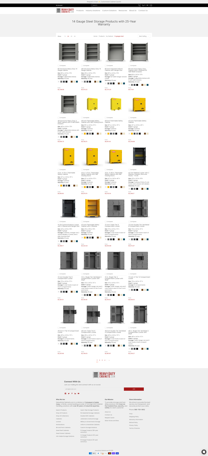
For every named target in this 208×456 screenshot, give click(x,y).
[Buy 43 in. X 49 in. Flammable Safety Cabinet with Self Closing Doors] (116, 156)
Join (134, 389)
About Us (108, 412)
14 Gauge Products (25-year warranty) (89, 436)
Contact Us (108, 415)
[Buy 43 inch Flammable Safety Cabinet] (139, 104)
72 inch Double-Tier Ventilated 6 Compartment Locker (138, 225)
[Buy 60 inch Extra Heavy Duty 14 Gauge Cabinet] (69, 52)
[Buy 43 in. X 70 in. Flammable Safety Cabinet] (69, 156)
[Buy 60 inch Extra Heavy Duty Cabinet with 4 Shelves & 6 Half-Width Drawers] (139, 52)
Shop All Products (61, 413)
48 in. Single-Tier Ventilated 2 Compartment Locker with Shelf (138, 332)
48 (74, 36)
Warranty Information (136, 419)
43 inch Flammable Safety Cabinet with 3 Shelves (90, 225)
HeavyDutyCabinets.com (102, 450)
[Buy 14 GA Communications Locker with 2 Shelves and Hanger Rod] (69, 208)
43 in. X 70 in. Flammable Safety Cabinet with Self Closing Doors (90, 174)
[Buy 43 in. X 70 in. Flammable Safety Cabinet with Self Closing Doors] (92, 156)
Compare (63, 65)
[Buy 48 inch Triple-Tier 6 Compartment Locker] (92, 314)
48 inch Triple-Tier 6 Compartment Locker (88, 331)
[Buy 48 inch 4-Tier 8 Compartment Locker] (69, 314)
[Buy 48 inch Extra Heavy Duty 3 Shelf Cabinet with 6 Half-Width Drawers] (69, 104)
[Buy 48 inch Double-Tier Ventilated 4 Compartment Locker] (116, 314)
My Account (59, 5)
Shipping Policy (134, 417)
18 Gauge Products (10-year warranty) (89, 441)
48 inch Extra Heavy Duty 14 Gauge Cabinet (91, 69)
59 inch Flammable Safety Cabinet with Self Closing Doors (92, 121)
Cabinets (59, 419)
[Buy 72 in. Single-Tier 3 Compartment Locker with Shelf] (116, 261)
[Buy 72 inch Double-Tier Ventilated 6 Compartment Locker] (139, 208)
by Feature (109, 36)
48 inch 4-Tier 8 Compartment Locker (68, 331)
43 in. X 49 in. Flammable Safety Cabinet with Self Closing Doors (113, 174)
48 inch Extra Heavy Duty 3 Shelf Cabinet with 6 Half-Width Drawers (68, 122)
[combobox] (115, 5)
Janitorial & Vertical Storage (89, 419)
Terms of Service (134, 428)
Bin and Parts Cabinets (63, 427)
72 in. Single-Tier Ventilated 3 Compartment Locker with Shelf (91, 278)
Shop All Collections (62, 416)
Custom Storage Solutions (88, 427)
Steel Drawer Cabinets (63, 433)
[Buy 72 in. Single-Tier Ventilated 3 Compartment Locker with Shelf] (92, 261)
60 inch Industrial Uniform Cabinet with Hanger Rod (114, 69)
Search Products (61, 410)
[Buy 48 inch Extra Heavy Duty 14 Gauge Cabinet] (92, 52)
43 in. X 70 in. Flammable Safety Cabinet (66, 173)
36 (71, 36)
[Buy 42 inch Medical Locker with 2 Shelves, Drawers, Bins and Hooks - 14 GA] (139, 156)
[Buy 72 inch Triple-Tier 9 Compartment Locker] (116, 208)
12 (65, 36)
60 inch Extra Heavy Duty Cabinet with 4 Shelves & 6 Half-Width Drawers (137, 70)
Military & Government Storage (90, 422)
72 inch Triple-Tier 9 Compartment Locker (112, 225)
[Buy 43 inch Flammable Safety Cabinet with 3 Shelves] (92, 208)
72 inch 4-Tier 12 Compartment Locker (139, 277)
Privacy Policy (133, 425)
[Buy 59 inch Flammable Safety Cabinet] (116, 104)
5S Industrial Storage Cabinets (90, 413)
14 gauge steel (119, 36)
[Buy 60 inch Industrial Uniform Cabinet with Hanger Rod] (116, 52)
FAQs (130, 414)
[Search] (139, 5)
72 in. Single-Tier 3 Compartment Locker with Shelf (114, 278)
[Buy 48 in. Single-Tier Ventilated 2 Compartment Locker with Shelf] (139, 314)
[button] (65, 393)
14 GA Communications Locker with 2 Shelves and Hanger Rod (68, 225)
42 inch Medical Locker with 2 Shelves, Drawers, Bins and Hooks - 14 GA (138, 174)
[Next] (110, 360)
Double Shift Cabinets (87, 416)
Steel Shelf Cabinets (62, 430)
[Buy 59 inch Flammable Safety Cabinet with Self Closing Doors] (92, 104)
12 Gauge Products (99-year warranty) (89, 431)
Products (102, 36)
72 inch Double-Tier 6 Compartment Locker (65, 277)
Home (95, 36)
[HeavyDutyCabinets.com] (65, 10)
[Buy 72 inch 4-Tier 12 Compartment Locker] (139, 261)
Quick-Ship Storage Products (89, 410)
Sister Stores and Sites (112, 421)
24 (68, 36)
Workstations (60, 425)
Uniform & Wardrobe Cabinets (90, 425)
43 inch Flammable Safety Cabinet (137, 121)
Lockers (58, 422)
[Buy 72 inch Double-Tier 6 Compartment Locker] (69, 261)
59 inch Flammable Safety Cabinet (114, 121)
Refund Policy (133, 422)
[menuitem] (145, 5)
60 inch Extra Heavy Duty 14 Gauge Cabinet (67, 69)
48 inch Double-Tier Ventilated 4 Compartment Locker (115, 331)
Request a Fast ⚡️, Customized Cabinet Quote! (104, 2)
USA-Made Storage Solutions (65, 436)
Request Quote (109, 418)
